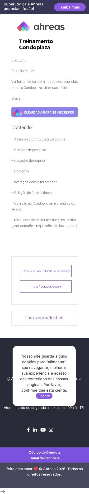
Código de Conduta (45, 452)
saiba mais (70, 7)
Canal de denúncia (44, 458)
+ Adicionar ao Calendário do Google (45, 271)
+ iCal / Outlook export (45, 286)
